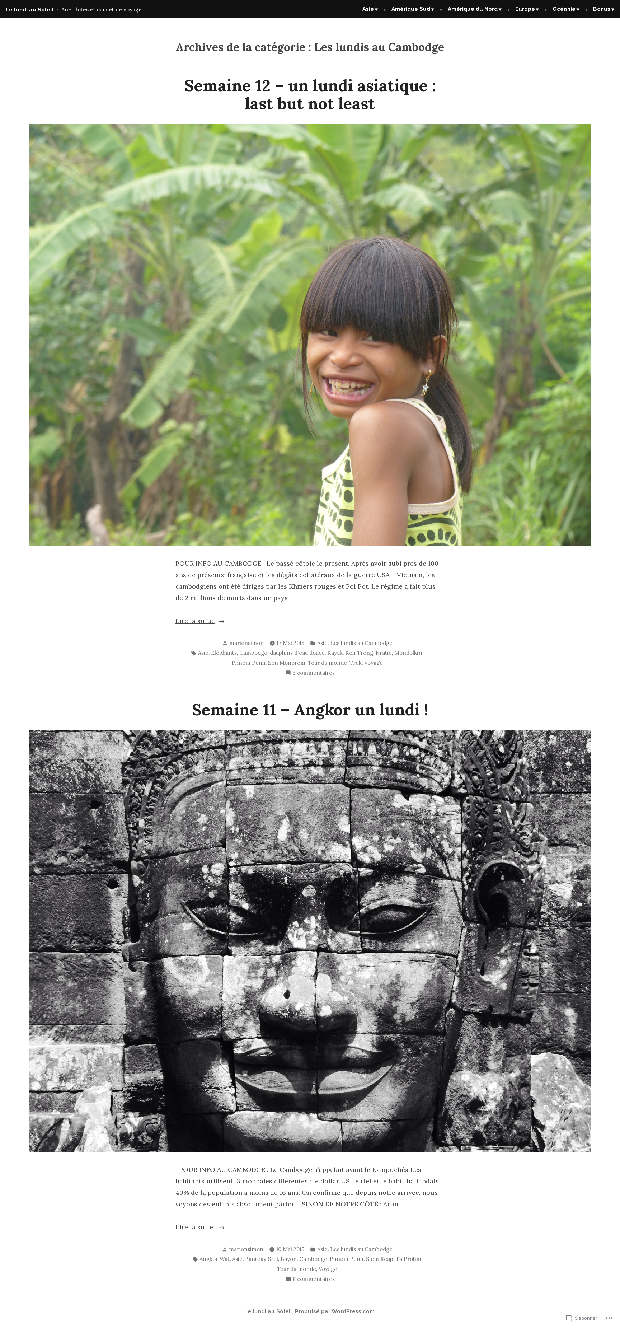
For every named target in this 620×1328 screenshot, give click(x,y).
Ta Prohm (408, 1258)
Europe (525, 9)
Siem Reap (379, 1258)
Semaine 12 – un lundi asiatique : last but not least (310, 94)
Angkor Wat (214, 1258)
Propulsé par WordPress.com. (335, 1311)
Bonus (601, 9)
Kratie (384, 652)
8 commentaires (314, 1279)
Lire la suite (195, 621)
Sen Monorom (286, 662)
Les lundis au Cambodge (361, 643)
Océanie (564, 9)
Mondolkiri (408, 652)
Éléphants (224, 652)
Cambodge (253, 652)
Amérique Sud (410, 9)
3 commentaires (313, 673)
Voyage (373, 662)
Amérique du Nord (473, 9)
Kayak (335, 652)
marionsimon (246, 643)
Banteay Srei (261, 1258)
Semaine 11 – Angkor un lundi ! (310, 709)
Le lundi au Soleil (29, 9)
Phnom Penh (249, 662)
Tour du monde (327, 662)
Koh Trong (359, 652)
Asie (368, 9)
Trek (355, 662)
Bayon (289, 1258)
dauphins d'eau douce (297, 652)
